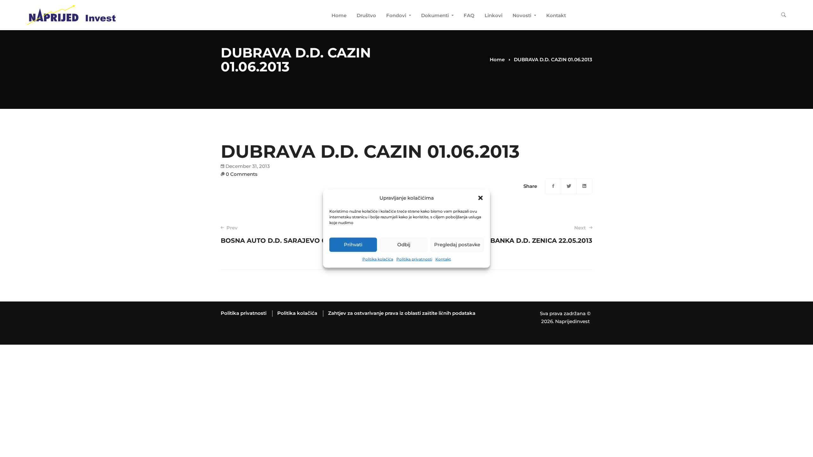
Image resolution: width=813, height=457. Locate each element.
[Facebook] (553, 186)
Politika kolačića (377, 259)
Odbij (403, 245)
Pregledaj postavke (457, 245)
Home (497, 59)
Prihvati (353, 245)
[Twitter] (569, 186)
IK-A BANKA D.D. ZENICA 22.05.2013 (533, 234)
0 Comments (242, 174)
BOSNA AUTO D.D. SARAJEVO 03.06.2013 (288, 234)
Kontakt (443, 259)
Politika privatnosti (414, 259)
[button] (480, 198)
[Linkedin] (584, 186)
